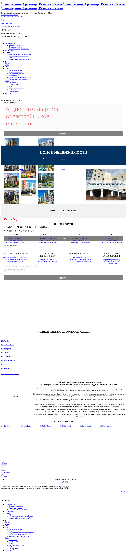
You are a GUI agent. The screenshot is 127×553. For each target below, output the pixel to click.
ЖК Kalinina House (7, 345)
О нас (7, 81)
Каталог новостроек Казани (47, 261)
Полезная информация (16, 88)
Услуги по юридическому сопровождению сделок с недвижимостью (111, 261)
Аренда (3, 467)
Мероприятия (13, 91)
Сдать (7, 65)
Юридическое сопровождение (19, 79)
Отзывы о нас (13, 84)
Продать (7, 63)
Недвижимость (10, 43)
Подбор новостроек (15, 72)
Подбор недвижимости (16, 70)
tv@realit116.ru (66, 483)
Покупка (4, 464)
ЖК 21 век (4, 364)
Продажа (4, 465)
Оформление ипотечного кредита (20, 54)
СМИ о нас (12, 90)
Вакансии (12, 86)
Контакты (8, 93)
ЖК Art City (5, 341)
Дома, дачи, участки (7, 23)
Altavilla (123, 491)
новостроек (23, 257)
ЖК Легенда (5, 356)
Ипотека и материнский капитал (20, 59)
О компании (13, 82)
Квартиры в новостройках (47, 260)
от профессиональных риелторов (12, 15)
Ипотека (8, 52)
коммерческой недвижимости (15, 259)
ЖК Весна (4, 353)
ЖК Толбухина (6, 349)
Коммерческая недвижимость (11, 26)
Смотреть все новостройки (10, 374)
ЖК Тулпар (5, 368)
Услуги (7, 68)
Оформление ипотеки (79, 257)
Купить (7, 61)
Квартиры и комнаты (8, 20)
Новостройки (9, 50)
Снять (7, 66)
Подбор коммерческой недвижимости (16, 74)
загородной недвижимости (15, 261)
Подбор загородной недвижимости (21, 77)
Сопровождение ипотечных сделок (79, 259)
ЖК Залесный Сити (8, 360)
